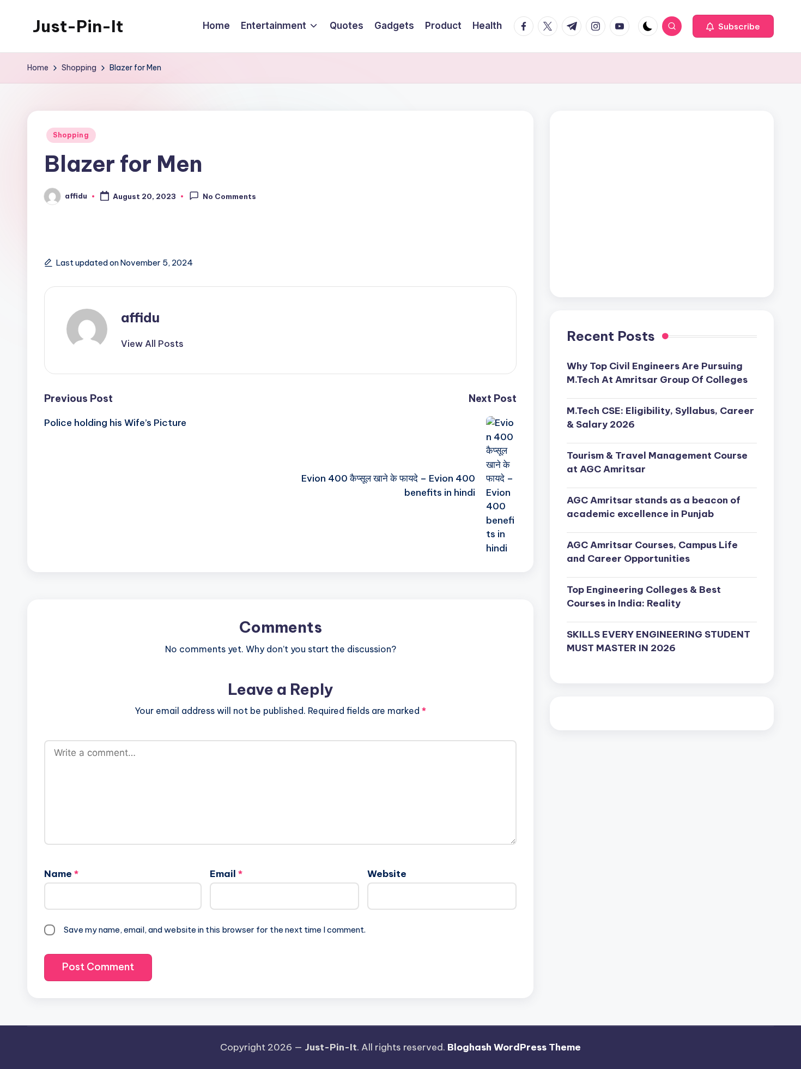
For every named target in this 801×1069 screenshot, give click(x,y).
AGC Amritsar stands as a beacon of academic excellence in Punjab (654, 507)
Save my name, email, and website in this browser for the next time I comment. (215, 929)
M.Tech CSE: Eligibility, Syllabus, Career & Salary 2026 (660, 417)
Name (61, 874)
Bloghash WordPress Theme (514, 1047)
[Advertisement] (662, 204)
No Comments (229, 197)
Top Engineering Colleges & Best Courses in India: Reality (644, 596)
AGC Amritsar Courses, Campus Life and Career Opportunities (652, 551)
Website (386, 874)
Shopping (71, 135)
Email (226, 874)
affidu (140, 317)
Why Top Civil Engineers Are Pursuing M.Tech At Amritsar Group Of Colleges (657, 372)
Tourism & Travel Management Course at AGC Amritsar (657, 462)
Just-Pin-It (78, 26)
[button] (733, 26)
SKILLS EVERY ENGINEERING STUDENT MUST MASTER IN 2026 (658, 641)
